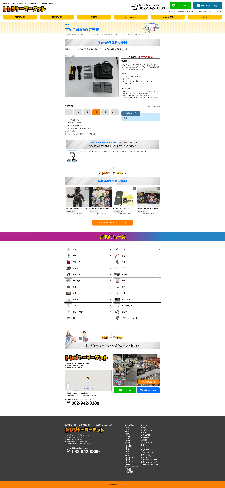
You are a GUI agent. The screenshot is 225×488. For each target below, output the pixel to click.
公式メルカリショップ (149, 462)
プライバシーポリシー (203, 11)
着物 (127, 448)
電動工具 (129, 440)
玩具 (127, 429)
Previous (67, 200)
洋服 (127, 439)
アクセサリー (130, 461)
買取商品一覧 (20, 17)
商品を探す (145, 450)
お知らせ (190, 11)
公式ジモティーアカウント (150, 460)
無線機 (128, 442)
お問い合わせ (145, 455)
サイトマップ (217, 11)
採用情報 (181, 11)
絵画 (127, 453)
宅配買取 (94, 17)
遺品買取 (129, 468)
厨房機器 (129, 446)
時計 (127, 431)
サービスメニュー (131, 17)
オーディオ (129, 457)
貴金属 (128, 459)
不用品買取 (129, 472)
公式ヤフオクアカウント (149, 465)
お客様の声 (145, 437)
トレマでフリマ (146, 442)
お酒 (127, 455)
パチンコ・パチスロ (132, 466)
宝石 (127, 462)
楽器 (127, 433)
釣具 (127, 451)
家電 (127, 427)
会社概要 (172, 11)
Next (158, 200)
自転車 (128, 464)
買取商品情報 (129, 425)
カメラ (128, 437)
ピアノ (128, 444)
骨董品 (128, 450)
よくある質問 (168, 17)
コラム (205, 17)
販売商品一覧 (57, 17)
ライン (143, 433)
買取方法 (144, 425)
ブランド (129, 435)
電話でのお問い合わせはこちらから (85, 402)
